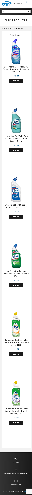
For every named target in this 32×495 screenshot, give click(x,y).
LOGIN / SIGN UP (18, 3)
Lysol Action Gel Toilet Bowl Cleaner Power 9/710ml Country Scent (16, 138)
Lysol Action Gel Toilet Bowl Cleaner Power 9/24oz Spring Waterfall (16, 69)
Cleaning (9, 29)
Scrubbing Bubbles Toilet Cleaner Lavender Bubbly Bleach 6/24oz (16, 411)
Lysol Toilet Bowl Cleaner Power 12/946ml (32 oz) (16, 206)
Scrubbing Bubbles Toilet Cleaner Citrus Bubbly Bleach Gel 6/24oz (16, 342)
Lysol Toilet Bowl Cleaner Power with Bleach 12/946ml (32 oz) (16, 273)
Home (4, 29)
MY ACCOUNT (17, 5)
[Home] (7, 3)
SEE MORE (16, 81)
